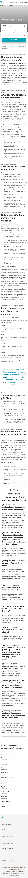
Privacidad (5, 873)
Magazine (4, 829)
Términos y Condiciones (17, 871)
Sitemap (22, 873)
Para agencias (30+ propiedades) (9, 853)
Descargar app (13, 2)
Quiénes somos (5, 826)
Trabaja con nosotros (6, 824)
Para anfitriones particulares (8, 850)
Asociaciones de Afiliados (7, 843)
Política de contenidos (14, 873)
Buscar (14, 40)
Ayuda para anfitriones (7, 838)
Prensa (3, 841)
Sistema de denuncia (14, 875)
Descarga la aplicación (7, 860)
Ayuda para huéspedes (7, 836)
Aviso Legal (7, 871)
